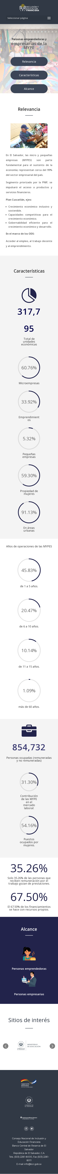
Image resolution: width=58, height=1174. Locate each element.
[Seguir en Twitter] (32, 1128)
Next (52, 1046)
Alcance (29, 89)
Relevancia (29, 61)
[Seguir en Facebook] (26, 1128)
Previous (5, 1046)
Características (29, 75)
